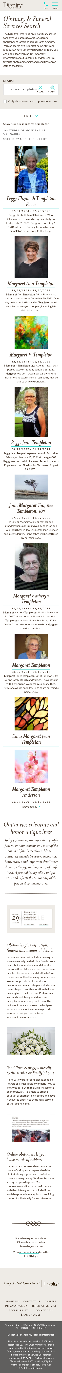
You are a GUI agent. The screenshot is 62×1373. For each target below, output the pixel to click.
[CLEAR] (40, 88)
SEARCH (9, 80)
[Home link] (13, 5)
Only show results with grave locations (32, 101)
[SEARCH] (52, 88)
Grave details (29, 806)
